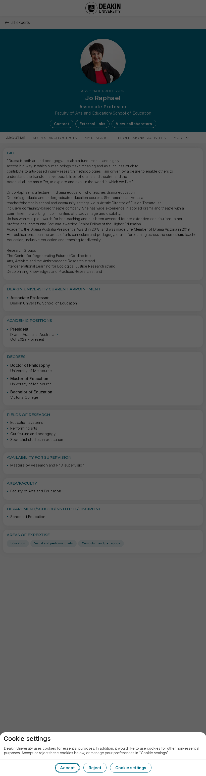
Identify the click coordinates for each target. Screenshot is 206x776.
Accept (67, 767)
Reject (95, 767)
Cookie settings (130, 767)
